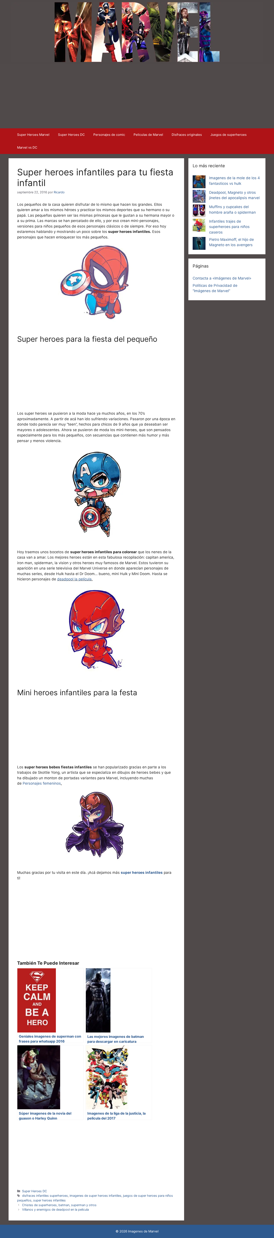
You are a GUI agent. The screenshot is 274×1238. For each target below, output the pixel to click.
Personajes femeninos (42, 783)
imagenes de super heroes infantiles (95, 1195)
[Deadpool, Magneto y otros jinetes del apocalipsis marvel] (199, 197)
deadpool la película (74, 579)
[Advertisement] (137, 96)
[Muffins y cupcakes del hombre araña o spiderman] (199, 211)
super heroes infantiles (49, 1200)
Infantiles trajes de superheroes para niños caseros (229, 226)
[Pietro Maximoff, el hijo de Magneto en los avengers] (199, 244)
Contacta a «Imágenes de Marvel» (222, 278)
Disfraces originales (187, 135)
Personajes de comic (109, 135)
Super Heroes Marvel (33, 135)
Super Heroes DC (71, 135)
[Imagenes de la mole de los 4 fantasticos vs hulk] (199, 182)
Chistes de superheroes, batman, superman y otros (59, 1205)
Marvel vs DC (27, 147)
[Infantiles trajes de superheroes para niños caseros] (199, 226)
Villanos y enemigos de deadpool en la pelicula (55, 1209)
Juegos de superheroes (228, 135)
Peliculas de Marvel (148, 135)
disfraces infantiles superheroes (45, 1195)
